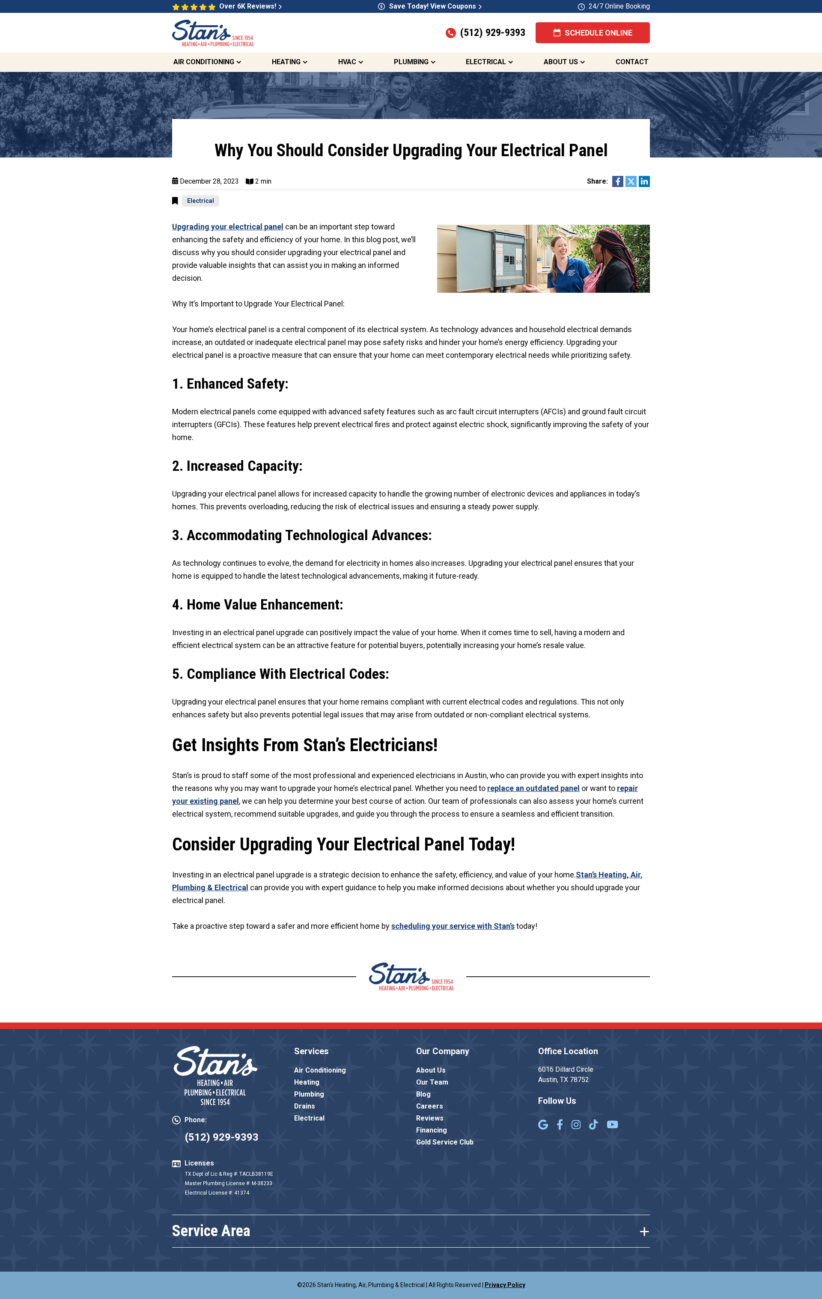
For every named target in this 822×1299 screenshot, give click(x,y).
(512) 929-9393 (492, 33)
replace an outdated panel (533, 788)
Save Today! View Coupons (432, 6)
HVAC (347, 62)
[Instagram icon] (576, 1126)
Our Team (432, 1082)
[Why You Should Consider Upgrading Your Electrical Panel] (543, 257)
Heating (286, 62)
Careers (429, 1106)
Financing (431, 1130)
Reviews (430, 1118)
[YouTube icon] (612, 1126)
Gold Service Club (445, 1142)
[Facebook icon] (560, 1126)
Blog (423, 1094)
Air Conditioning (203, 62)
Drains (304, 1106)
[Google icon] (543, 1126)
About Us (561, 62)
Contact (632, 62)
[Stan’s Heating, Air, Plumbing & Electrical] (212, 31)
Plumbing (411, 62)
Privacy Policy (505, 1284)
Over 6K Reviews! (247, 6)
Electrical (486, 62)
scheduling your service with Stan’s (453, 925)
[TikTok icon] (593, 1126)
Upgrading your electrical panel (227, 226)
